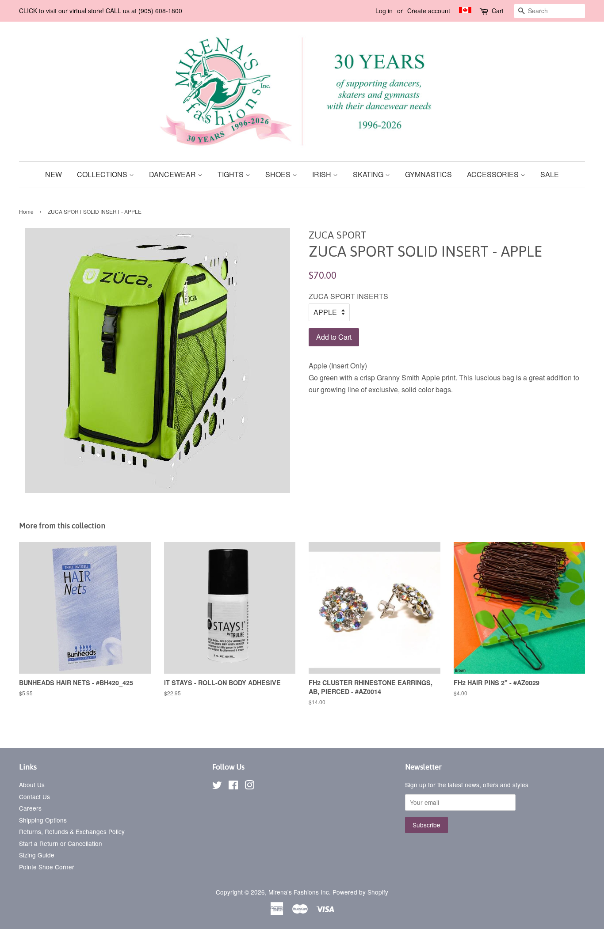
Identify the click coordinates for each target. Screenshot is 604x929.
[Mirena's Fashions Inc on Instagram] (249, 786)
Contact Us (34, 796)
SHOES (278, 174)
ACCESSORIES (493, 174)
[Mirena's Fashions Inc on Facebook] (233, 786)
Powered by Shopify (360, 891)
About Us (32, 784)
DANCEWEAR (173, 174)
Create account (428, 10)
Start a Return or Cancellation (60, 843)
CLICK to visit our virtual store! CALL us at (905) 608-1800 (100, 10)
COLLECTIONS (103, 174)
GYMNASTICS (428, 174)
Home (26, 211)
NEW (53, 174)
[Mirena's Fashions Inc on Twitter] (217, 786)
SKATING (369, 174)
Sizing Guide (36, 854)
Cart (498, 10)
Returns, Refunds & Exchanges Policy (72, 831)
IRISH (322, 174)
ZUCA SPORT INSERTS (348, 296)
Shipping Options (43, 819)
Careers (30, 808)
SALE (549, 174)
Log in (384, 10)
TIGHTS (231, 174)
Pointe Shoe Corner (46, 866)
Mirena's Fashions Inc (298, 891)
